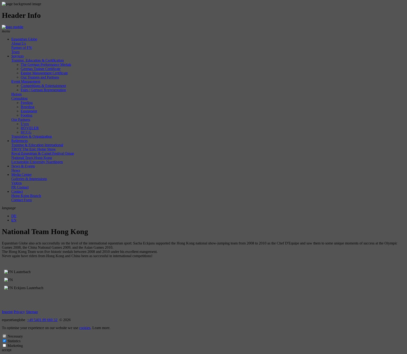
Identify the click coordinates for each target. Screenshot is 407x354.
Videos (16, 183)
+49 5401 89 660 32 (42, 320)
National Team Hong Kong (31, 158)
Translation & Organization (31, 136)
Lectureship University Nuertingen (37, 162)
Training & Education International (37, 145)
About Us (18, 43)
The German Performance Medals (46, 65)
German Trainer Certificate (41, 69)
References (19, 141)
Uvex (25, 124)
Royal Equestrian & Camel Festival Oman (42, 153)
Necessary (15, 336)
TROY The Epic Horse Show (33, 149)
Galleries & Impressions (29, 179)
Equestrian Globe (24, 39)
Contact (17, 191)
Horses (16, 94)
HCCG (26, 132)
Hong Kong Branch (26, 196)
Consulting (19, 98)
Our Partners (20, 120)
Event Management (25, 81)
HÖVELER (30, 128)
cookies (84, 328)
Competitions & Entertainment (43, 86)
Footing (26, 115)
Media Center (21, 175)
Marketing (15, 346)
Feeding (27, 103)
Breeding (27, 107)
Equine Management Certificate (44, 73)
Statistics (14, 341)
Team (15, 52)
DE (13, 216)
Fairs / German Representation (43, 90)
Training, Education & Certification (37, 60)
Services (17, 56)
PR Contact (19, 187)
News (15, 170)
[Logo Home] (12, 27)
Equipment (29, 111)
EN (13, 220)
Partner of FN (21, 48)
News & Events (23, 166)
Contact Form (21, 200)
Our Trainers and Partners (40, 77)
